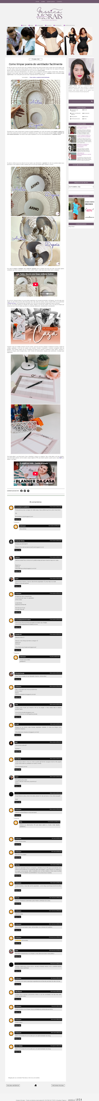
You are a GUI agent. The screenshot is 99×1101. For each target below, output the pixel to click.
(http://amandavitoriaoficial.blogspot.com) (31, 547)
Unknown (23, 526)
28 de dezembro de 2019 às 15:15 (55, 950)
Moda (85, 118)
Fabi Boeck (18, 991)
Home (37, 1)
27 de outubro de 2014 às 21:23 (56, 619)
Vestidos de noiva (75, 118)
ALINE (17, 724)
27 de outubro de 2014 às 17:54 (56, 557)
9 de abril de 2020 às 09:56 (57, 1006)
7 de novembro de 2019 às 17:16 (54, 821)
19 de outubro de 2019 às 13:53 (56, 882)
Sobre (43, 1)
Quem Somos (51, 1)
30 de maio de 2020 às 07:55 (56, 1032)
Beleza (85, 109)
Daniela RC (18, 634)
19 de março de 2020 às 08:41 (56, 991)
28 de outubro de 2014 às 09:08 (56, 686)
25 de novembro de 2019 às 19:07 (55, 924)
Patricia (17, 865)
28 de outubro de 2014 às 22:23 (56, 809)
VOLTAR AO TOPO (50, 1100)
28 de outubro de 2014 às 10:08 (56, 704)
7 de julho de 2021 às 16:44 (55, 656)
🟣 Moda (31, 25)
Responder (18, 519)
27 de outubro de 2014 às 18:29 (56, 593)
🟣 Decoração (57, 25)
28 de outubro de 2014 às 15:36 (56, 793)
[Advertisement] (35, 149)
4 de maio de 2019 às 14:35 (57, 838)
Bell (16, 742)
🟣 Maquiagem (39, 25)
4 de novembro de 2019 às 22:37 (55, 897)
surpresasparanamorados (23, 619)
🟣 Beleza (23, 25)
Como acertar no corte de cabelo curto (84, 127)
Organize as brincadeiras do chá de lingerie (84, 154)
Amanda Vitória (19, 541)
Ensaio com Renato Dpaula (76, 114)
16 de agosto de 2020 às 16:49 (56, 1045)
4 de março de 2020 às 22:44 (56, 978)
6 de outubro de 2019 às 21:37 (54, 525)
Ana (21, 822)
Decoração (86, 113)
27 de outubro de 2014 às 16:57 (56, 540)
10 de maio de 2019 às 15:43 (56, 851)
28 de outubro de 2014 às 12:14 (56, 758)
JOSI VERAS (18, 1046)
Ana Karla (18, 759)
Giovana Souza (19, 673)
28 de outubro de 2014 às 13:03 (56, 776)
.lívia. (16, 704)
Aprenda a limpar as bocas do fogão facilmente (83, 145)
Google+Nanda (19, 609)
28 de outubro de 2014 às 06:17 (56, 673)
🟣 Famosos (48, 25)
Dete (16, 950)
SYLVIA (17, 898)
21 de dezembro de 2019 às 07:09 (55, 937)
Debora (17, 557)
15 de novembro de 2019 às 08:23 (55, 910)
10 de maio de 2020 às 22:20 (56, 1019)
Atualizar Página (61, 1100)
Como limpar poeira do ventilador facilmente (84, 136)
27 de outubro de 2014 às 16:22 (56, 506)
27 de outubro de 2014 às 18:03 (56, 578)
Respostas (16, 522)
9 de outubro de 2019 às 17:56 (56, 864)
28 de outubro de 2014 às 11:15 (56, 724)
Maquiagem (74, 116)
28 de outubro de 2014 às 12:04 (56, 742)
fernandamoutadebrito (22, 507)
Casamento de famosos (74, 110)
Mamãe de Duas (20, 608)
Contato (59, 1)
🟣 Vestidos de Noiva (69, 25)
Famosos (86, 116)
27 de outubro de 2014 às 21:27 (56, 634)
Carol (16, 578)
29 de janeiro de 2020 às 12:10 (56, 963)
